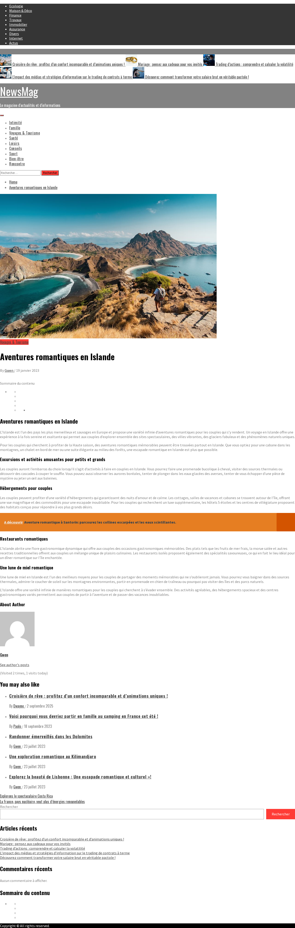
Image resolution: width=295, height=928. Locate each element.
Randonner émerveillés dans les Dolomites (50, 736)
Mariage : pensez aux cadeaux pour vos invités (170, 64)
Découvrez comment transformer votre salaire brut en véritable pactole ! (196, 77)
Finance (15, 15)
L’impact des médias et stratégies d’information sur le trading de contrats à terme (72, 77)
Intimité (15, 122)
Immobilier (18, 24)
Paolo (17, 726)
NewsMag (19, 91)
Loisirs (14, 143)
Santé (13, 138)
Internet (16, 38)
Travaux (15, 20)
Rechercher (9, 806)
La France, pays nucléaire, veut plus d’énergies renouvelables (42, 801)
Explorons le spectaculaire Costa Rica (26, 796)
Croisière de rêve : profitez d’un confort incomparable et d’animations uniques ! (69, 64)
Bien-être (16, 158)
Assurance (17, 29)
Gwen (9, 370)
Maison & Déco (20, 10)
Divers (14, 33)
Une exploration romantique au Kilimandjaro (52, 756)
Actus (13, 43)
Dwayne (19, 706)
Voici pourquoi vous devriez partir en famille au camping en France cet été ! (83, 716)
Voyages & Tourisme (24, 133)
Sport (13, 153)
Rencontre (17, 164)
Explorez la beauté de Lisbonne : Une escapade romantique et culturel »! (80, 776)
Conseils (15, 148)
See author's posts (14, 664)
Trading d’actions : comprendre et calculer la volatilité (254, 64)
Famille (14, 128)
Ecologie (16, 6)
